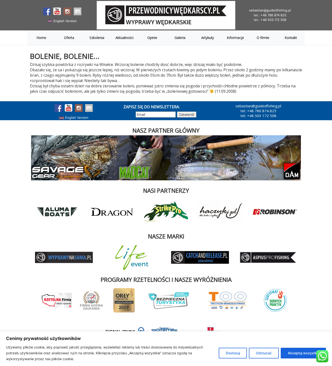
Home (41, 37)
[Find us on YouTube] (57, 11)
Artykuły (207, 37)
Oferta (69, 37)
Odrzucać (264, 353)
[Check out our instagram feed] (67, 11)
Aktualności (124, 37)
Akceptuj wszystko (303, 353)
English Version (64, 21)
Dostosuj (233, 353)
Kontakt (291, 37)
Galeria (180, 37)
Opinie (152, 37)
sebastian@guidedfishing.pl (270, 10)
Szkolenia (96, 37)
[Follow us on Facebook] (47, 11)
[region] (166, 348)
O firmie (263, 37)
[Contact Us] (77, 11)
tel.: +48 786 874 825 (270, 15)
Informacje (235, 37)
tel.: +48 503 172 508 (270, 20)
